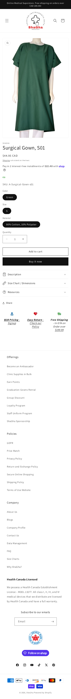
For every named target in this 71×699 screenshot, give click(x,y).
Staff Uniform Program (19, 413)
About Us (12, 511)
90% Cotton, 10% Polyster (21, 224)
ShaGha (29, 692)
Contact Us (13, 535)
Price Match (13, 450)
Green (9, 197)
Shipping (6, 160)
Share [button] (9, 302)
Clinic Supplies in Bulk (19, 374)
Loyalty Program (16, 405)
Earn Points (13, 381)
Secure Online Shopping (20, 474)
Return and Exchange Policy (22, 466)
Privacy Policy (14, 458)
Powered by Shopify (43, 692)
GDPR (10, 443)
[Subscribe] (53, 621)
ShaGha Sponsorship (18, 421)
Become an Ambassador (20, 366)
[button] (7, 20)
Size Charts (13, 558)
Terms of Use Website (19, 490)
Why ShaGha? (14, 566)
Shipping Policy (15, 482)
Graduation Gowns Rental (21, 389)
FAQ (9, 551)
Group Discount (15, 397)
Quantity (7, 232)
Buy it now (35, 261)
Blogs (10, 519)
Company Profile (16, 527)
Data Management (17, 543)
